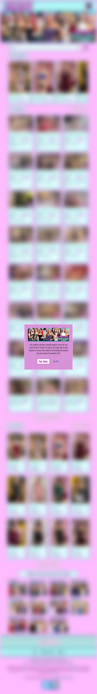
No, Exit (56, 361)
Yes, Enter (43, 361)
